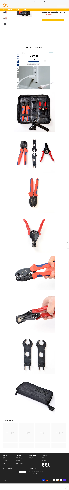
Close (65, 0)
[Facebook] (43, 464)
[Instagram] (46, 464)
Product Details (27, 47)
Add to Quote (53, 19)
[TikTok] (43, 466)
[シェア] (65, 20)
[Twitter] (48, 466)
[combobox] (60, 6)
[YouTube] (46, 466)
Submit (22, 472)
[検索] (61, 6)
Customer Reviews (38, 47)
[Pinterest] (48, 464)
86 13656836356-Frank (52, 6)
